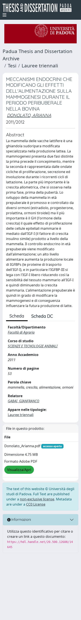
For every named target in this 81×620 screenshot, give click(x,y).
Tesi (12, 65)
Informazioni (21, 519)
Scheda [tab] (17, 316)
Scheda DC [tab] (42, 316)
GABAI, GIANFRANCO (23, 401)
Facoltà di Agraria (21, 332)
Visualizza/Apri (19, 469)
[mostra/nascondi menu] (4, 15)
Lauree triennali (40, 65)
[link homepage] (39, 8)
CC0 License (35, 504)
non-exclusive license (37, 499)
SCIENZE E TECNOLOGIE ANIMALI (32, 346)
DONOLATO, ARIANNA (29, 115)
